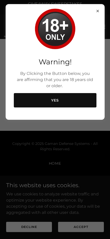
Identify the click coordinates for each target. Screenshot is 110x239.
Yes (55, 100)
